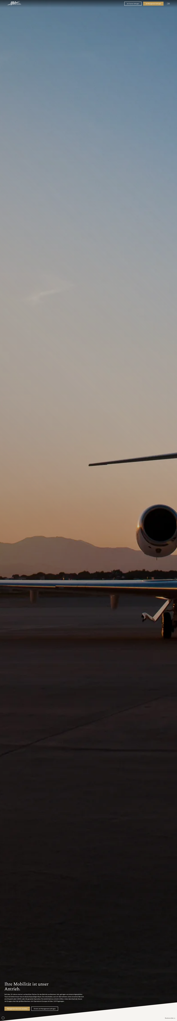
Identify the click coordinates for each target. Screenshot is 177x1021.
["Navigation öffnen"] (168, 3)
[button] (3, 1018)
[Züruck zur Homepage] (14, 5)
